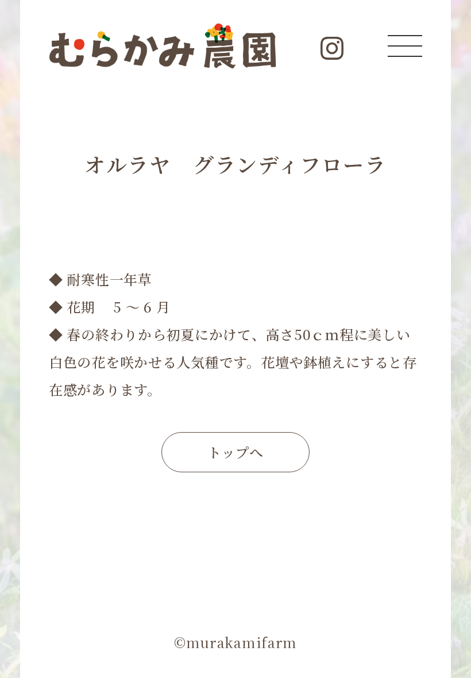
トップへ (235, 452)
